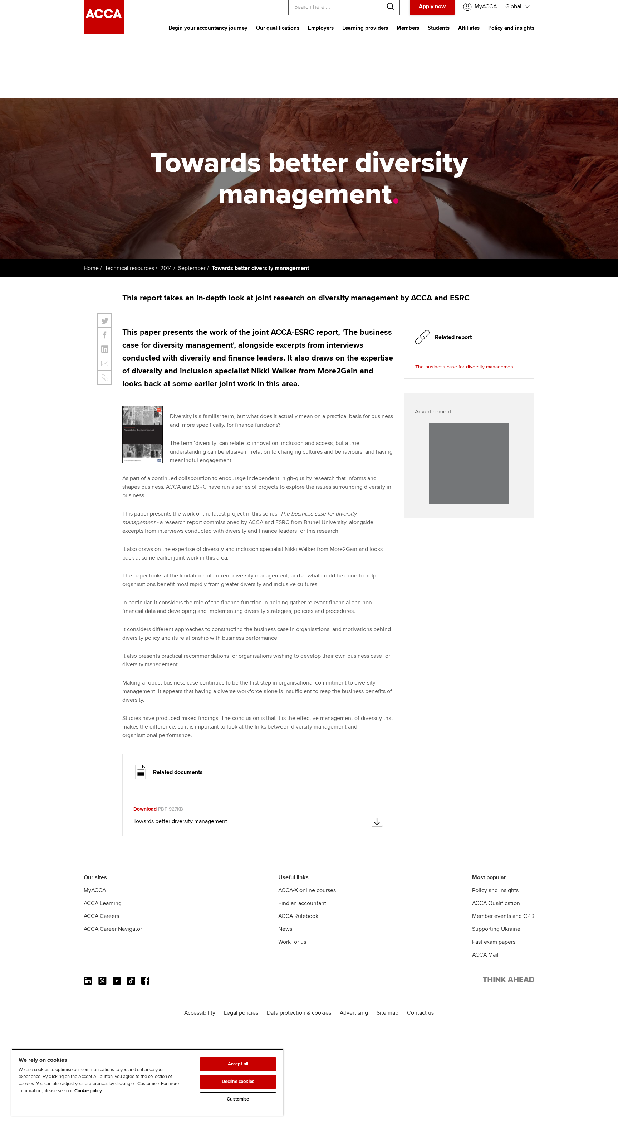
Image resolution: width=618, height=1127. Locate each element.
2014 (166, 268)
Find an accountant (302, 903)
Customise (238, 1099)
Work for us (292, 941)
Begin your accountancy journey (207, 28)
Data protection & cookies (299, 1012)
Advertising (354, 1012)
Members (408, 28)
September (192, 268)
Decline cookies (238, 1081)
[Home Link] (508, 981)
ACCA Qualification (496, 903)
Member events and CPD (503, 916)
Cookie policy (88, 1091)
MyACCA (95, 890)
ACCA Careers (101, 916)
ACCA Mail (485, 954)
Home (91, 268)
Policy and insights (511, 28)
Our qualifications (277, 28)
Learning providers (365, 28)
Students (439, 28)
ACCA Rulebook (298, 916)
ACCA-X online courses (307, 890)
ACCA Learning (103, 903)
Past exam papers (493, 941)
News (285, 929)
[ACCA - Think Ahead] (104, 31)
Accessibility (199, 1012)
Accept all (238, 1064)
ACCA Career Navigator (113, 929)
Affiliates (469, 28)
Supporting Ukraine (496, 929)
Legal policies (241, 1012)
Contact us (420, 1012)
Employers (321, 28)
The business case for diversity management (465, 367)
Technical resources (129, 268)
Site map (387, 1012)
